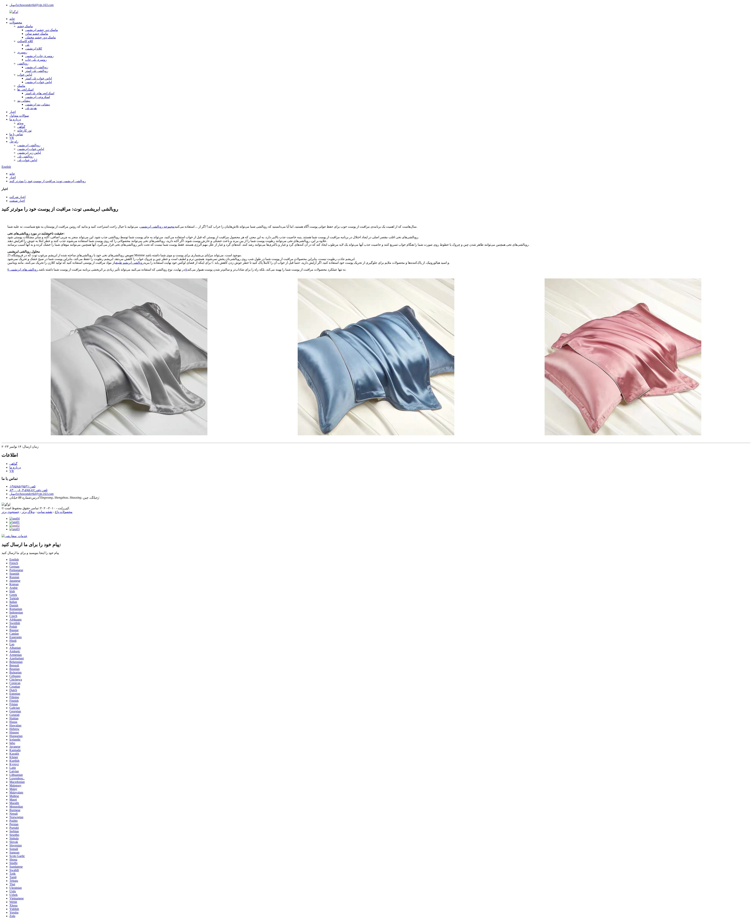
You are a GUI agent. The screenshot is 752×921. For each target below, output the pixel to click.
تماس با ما (16, 134)
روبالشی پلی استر (36, 71)
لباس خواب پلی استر (38, 78)
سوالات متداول (19, 115)
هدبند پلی (31, 108)
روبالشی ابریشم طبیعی (129, 262)
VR (11, 137)
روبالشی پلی (25, 156)
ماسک (21, 85)
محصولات (15, 22)
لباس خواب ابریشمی (38, 82)
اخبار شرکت (17, 197)
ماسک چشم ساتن (36, 33)
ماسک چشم (25, 26)
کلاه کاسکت (25, 41)
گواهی (21, 126)
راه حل (13, 141)
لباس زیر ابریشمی (29, 152)
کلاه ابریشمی (33, 48)
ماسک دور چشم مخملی (40, 37)
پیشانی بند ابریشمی (37, 104)
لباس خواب (24, 74)
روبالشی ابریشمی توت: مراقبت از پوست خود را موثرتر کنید (47, 181)
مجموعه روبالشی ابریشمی (157, 226)
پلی (27, 44)
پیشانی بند (23, 100)
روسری (22, 52)
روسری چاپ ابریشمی (39, 56)
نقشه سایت (44, 512)
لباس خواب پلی (27, 160)
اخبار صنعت (17, 200)
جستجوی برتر (10, 512)
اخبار (12, 112)
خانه (12, 18)
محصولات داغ (63, 512)
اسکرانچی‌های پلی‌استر (39, 93)
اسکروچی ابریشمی (37, 97)
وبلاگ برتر (28, 512)
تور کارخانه (24, 130)
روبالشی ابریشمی (36, 67)
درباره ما (15, 119)
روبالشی (22, 63)
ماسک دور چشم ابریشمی (41, 30)
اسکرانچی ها (25, 89)
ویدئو (20, 123)
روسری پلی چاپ (36, 59)
